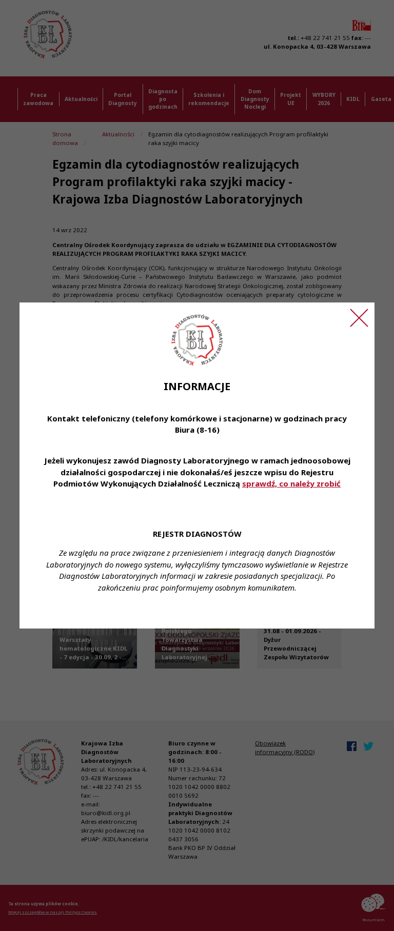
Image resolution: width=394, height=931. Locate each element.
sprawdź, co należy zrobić (291, 483)
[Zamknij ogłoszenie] (359, 317)
